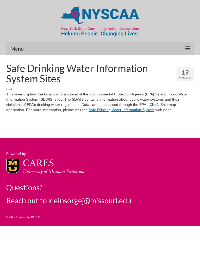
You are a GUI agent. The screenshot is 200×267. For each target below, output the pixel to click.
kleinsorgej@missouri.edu (89, 200)
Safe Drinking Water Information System (121, 110)
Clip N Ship (158, 104)
